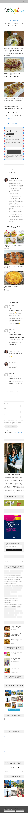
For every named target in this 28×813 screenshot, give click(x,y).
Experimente (13, 583)
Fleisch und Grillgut (17, 587)
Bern (6, 577)
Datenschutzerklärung (20, 811)
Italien (20, 596)
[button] (8, 693)
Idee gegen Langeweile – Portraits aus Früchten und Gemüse (16, 670)
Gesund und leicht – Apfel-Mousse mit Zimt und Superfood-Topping (16, 634)
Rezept (14, 105)
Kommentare (14, 166)
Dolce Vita (16, 581)
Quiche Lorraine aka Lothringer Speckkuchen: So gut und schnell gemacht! (11, 288)
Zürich (14, 617)
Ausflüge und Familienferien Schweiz (12, 573)
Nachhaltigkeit (8, 600)
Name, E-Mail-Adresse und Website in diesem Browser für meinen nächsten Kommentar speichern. (13, 422)
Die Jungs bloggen (8, 581)
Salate (19, 606)
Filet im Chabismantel (12, 121)
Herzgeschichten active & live (11, 596)
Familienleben (8, 585)
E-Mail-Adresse (6, 409)
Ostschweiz (15, 600)
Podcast (19, 604)
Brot (9, 577)
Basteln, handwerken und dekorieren (12, 575)
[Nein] (26, 809)
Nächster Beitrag (18, 297)
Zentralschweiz (8, 617)
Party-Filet (9, 118)
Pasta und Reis (7, 602)
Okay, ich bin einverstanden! (9, 811)
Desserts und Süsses (9, 579)
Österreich (19, 617)
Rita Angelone (15, 172)
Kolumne (6, 598)
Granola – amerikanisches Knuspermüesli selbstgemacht (16, 641)
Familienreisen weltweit (17, 585)
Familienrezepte (14, 20)
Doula (21, 581)
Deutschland (17, 579)
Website (6, 414)
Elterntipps (7, 583)
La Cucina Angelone (9, 109)
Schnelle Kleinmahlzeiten (10, 608)
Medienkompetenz (13, 598)
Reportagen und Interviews (10, 606)
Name (5, 403)
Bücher (13, 577)
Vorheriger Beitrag (11, 296)
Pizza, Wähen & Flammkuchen (11, 604)
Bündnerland (19, 577)
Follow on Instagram (14, 709)
